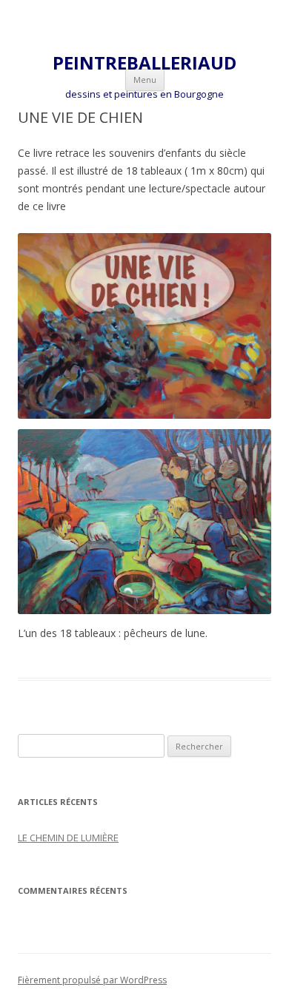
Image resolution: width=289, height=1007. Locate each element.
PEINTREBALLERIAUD (144, 63)
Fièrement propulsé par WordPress (92, 980)
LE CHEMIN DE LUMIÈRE (68, 837)
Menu (144, 79)
